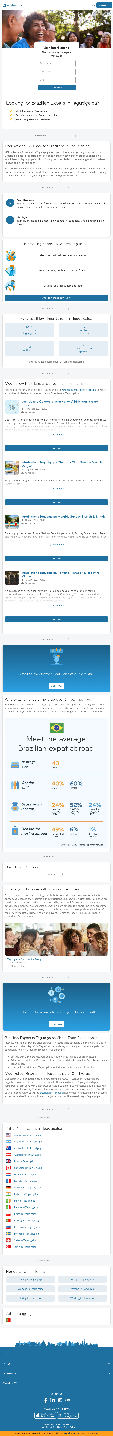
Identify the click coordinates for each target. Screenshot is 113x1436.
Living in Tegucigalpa (82, 1279)
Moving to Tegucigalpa (30, 1279)
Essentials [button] (9, 1373)
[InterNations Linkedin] (53, 1400)
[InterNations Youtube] (68, 1400)
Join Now (104, 5)
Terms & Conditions (54, 1427)
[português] (8, 1320)
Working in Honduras (82, 1298)
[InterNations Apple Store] (45, 1415)
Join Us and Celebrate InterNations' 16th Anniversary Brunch (59, 403)
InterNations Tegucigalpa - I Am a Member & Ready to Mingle (60, 574)
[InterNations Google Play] (68, 1415)
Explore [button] (7, 1363)
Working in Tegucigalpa (31, 1289)
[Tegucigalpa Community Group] (57, 954)
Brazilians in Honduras (52, 1092)
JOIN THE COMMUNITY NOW (56, 298)
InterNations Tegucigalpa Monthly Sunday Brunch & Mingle (63, 516)
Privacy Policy (69, 1427)
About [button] (6, 1354)
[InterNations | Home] (11, 6)
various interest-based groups (79, 389)
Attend (57, 448)
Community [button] (9, 1383)
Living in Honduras (30, 1298)
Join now (56, 87)
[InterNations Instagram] (60, 1400)
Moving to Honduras (82, 1289)
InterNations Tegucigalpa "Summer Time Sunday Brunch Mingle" (61, 464)
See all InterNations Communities (81, 1433)
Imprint (41, 1427)
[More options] (76, 136)
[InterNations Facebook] (45, 1400)
